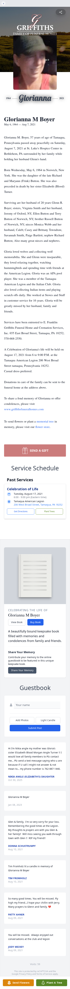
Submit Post (35, 728)
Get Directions (21, 511)
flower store (42, 427)
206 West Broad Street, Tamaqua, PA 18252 (38, 504)
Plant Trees (49, 511)
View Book (16, 622)
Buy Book (35, 622)
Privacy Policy (25, 974)
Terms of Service (44, 974)
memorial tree (45, 421)
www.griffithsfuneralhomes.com (24, 409)
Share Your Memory (22, 670)
